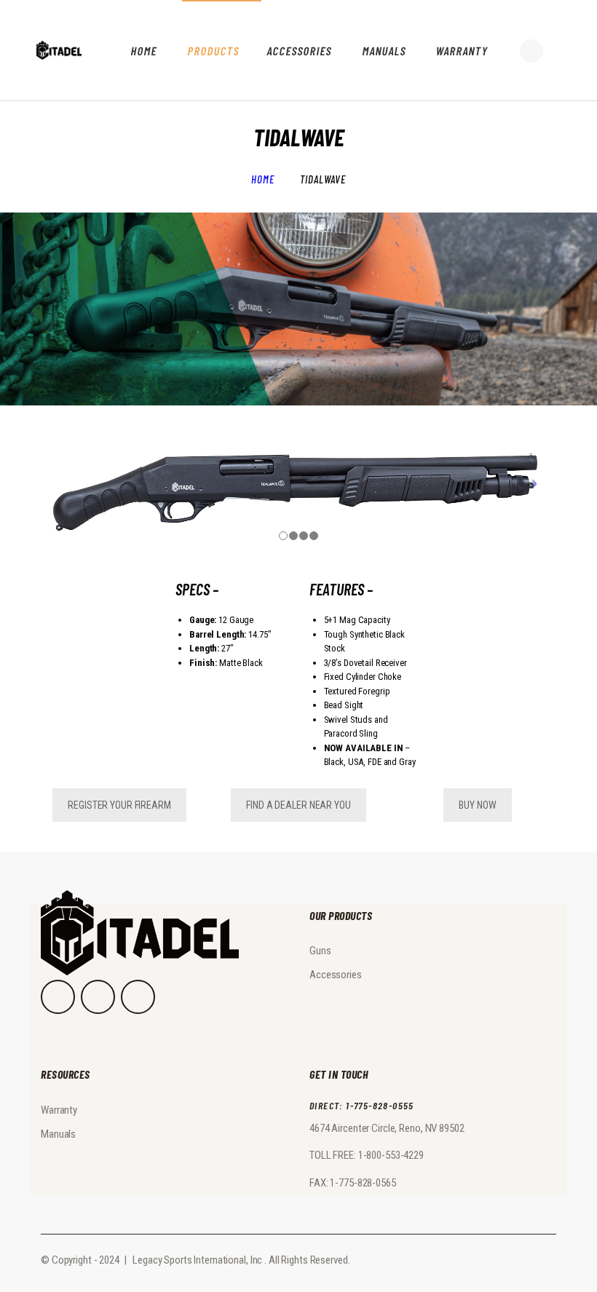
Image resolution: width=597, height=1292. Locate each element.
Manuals (58, 1134)
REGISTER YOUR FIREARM (119, 805)
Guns (320, 950)
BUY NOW (477, 805)
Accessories (335, 974)
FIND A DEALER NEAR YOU (298, 805)
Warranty (59, 1110)
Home (262, 179)
